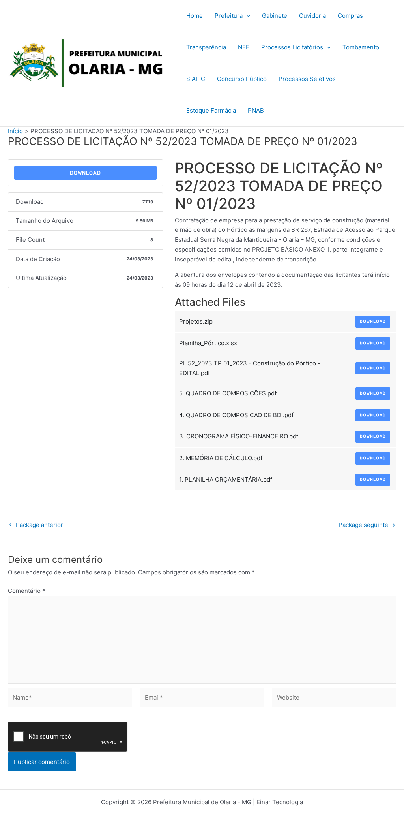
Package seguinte (367, 525)
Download (85, 173)
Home (194, 15)
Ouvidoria (312, 15)
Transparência (206, 47)
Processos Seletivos (307, 79)
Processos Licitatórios (292, 47)
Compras (350, 15)
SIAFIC (195, 79)
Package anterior (36, 525)
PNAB (256, 110)
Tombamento (360, 47)
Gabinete (274, 15)
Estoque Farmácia (211, 110)
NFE (243, 47)
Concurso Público (242, 79)
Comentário (26, 590)
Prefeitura (229, 15)
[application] (246, 16)
